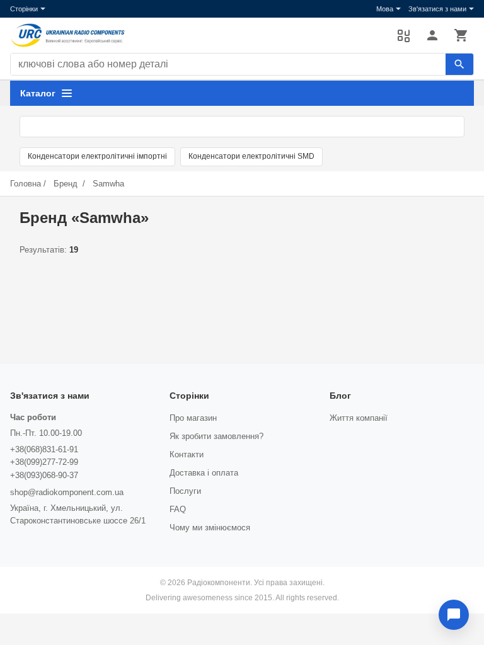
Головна (25, 183)
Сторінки (24, 9)
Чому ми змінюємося (210, 527)
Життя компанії (359, 418)
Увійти (432, 35)
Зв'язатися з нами (437, 9)
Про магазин (193, 418)
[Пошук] (459, 64)
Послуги (185, 491)
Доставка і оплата (204, 472)
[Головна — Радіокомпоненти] (197, 35)
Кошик (461, 35)
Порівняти (403, 35)
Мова (384, 9)
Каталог (37, 93)
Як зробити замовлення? (216, 436)
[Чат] (454, 615)
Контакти (187, 454)
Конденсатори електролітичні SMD (251, 156)
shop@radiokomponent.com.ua (67, 492)
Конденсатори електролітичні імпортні (97, 156)
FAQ (178, 509)
